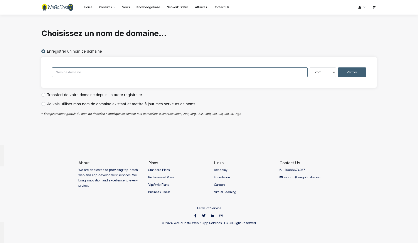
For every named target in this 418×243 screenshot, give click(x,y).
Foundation (222, 177)
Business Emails (159, 192)
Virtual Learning (225, 192)
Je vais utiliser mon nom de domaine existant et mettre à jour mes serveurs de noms (121, 104)
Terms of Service (209, 208)
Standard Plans (159, 170)
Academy (221, 170)
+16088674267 (293, 170)
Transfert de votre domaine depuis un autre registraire (94, 95)
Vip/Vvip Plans (158, 184)
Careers (220, 184)
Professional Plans (161, 177)
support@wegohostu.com (301, 177)
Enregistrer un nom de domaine (74, 51)
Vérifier (352, 72)
